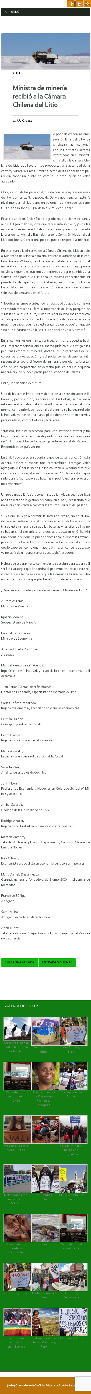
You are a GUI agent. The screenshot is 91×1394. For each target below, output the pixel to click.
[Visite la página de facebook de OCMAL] (71, 4)
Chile (17, 73)
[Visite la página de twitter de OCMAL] (79, 4)
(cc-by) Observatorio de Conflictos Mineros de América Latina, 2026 (45, 1385)
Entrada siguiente (57, 962)
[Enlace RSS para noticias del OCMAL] (87, 4)
